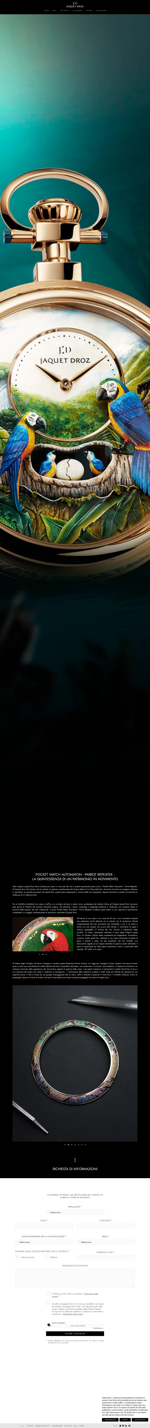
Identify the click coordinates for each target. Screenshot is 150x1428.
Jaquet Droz (18, 5)
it (20, 1426)
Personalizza (110, 1420)
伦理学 (81, 1426)
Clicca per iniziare (77, 1326)
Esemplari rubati (56, 1426)
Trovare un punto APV (42, 1426)
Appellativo (75, 1207)
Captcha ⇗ (98, 1328)
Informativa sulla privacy (73, 1314)
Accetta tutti (140, 1420)
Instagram (120, 1426)
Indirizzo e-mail (27, 1257)
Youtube (126, 1426)
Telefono (53, 1257)
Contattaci (29, 1426)
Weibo (129, 1426)
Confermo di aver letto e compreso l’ (75, 1295)
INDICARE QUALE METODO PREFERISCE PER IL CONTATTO (42, 1251)
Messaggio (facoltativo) (75, 1266)
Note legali (68, 1426)
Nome (44, 1220)
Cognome (105, 1220)
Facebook (123, 1425)
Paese (106, 1236)
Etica (75, 1426)
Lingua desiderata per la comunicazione (44, 1236)
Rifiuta (125, 1420)
